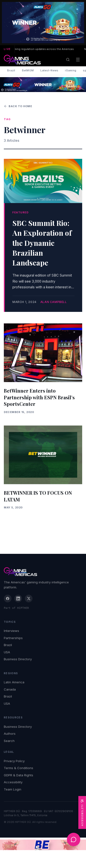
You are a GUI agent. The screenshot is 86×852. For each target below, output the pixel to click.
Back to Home (20, 106)
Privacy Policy (14, 761)
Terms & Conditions (18, 768)
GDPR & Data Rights (18, 775)
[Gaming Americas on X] (28, 598)
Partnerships (13, 638)
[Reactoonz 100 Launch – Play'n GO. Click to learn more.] (43, 22)
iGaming (70, 70)
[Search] (68, 59)
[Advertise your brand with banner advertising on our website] (43, 845)
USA (7, 652)
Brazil (11, 70)
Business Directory (18, 659)
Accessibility (13, 782)
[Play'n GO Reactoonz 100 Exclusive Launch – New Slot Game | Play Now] (43, 84)
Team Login (12, 789)
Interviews (11, 631)
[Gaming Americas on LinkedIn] (18, 598)
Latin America (14, 682)
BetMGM (28, 70)
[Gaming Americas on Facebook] (7, 598)
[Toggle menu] (78, 59)
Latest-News (49, 70)
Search (9, 741)
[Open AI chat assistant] (73, 839)
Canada (10, 689)
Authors (10, 733)
